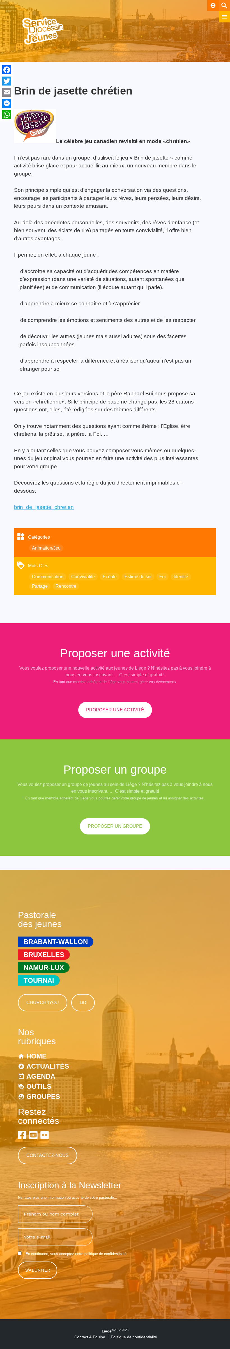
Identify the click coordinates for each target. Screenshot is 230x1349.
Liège (115, 1331)
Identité (181, 576)
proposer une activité (115, 709)
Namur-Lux (44, 967)
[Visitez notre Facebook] (22, 1135)
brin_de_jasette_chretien (44, 507)
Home (36, 1056)
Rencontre (66, 586)
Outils (38, 1086)
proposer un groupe (115, 826)
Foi (162, 576)
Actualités (47, 1066)
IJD (83, 1002)
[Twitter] (6, 81)
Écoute (110, 576)
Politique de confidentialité (134, 1337)
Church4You (42, 1002)
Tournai (39, 980)
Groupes (43, 1096)
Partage (40, 586)
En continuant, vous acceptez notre (75, 1254)
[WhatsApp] (6, 114)
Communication (47, 576)
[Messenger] (6, 103)
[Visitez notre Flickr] (44, 1135)
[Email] (6, 92)
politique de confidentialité (105, 1254)
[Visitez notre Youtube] (33, 1135)
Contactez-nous (47, 1155)
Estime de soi (138, 576)
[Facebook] (6, 69)
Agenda (40, 1076)
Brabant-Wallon (56, 942)
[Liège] (43, 43)
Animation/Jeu (46, 548)
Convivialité (83, 576)
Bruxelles (44, 954)
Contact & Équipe (89, 1337)
